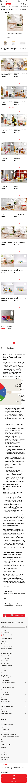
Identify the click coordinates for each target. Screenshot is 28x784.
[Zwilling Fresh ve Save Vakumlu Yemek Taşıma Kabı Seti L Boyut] (7, 288)
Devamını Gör (7, 586)
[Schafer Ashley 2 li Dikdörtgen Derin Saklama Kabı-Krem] (20, 204)
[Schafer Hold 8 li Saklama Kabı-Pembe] (20, 148)
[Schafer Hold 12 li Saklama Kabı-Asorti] (20, 92)
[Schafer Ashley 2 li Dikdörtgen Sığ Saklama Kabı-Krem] (15, 22)
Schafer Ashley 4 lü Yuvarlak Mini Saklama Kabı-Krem (6, 269)
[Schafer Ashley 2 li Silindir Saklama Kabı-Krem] (7, 64)
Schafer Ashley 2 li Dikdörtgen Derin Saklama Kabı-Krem (20, 213)
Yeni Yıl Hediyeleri (5, 658)
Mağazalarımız (4, 731)
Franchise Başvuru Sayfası (7, 724)
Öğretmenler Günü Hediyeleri (8, 656)
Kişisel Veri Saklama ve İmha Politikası (10, 736)
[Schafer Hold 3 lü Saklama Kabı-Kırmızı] (7, 148)
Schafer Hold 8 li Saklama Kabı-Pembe (20, 157)
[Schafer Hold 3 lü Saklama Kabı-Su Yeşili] (7, 120)
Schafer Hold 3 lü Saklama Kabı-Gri (7, 101)
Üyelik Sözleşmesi (5, 759)
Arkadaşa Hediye (5, 668)
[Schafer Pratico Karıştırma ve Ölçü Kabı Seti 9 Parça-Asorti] (7, 316)
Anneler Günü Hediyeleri (6, 646)
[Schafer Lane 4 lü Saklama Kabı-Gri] (20, 64)
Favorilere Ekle (12, 60)
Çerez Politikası (4, 739)
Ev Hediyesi (3, 641)
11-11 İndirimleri (4, 675)
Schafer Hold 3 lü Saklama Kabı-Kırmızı (7, 157)
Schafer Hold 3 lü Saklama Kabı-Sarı (20, 185)
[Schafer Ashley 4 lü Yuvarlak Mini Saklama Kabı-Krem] (7, 260)
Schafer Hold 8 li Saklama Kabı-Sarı (7, 213)
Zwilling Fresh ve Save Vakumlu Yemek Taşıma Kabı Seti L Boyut (7, 297)
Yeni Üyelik (3, 747)
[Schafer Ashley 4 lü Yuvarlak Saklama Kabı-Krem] (20, 232)
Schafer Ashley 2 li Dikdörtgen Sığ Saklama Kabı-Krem (14, 34)
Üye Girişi (3, 750)
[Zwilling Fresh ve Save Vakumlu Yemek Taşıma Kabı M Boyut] (20, 260)
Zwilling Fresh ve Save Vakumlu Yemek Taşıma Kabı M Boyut (20, 269)
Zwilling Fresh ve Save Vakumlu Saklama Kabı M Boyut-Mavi (20, 297)
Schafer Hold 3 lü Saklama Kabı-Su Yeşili (7, 129)
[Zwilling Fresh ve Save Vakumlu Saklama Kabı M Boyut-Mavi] (20, 288)
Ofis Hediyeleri (4, 660)
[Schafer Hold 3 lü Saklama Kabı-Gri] (7, 92)
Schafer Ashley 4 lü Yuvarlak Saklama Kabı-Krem (19, 241)
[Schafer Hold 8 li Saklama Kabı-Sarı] (7, 204)
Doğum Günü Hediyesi (6, 665)
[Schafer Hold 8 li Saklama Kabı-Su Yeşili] (20, 120)
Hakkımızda (3, 722)
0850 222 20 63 (6, 632)
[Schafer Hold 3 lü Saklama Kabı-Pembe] (7, 176)
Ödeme (3, 752)
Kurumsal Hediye (5, 663)
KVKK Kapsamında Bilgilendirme (8, 734)
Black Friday (4, 673)
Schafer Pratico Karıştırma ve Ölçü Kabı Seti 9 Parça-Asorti (7, 325)
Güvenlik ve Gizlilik (5, 729)
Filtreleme (5, 54)
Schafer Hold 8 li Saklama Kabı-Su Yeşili (20, 129)
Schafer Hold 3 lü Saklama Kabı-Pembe (7, 185)
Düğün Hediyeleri (5, 643)
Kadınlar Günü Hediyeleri (7, 651)
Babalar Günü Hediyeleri (6, 648)
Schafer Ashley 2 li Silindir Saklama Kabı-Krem (7, 73)
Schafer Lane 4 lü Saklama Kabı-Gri (20, 73)
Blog (2, 741)
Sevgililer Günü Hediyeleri (7, 653)
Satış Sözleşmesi (5, 757)
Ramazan (3, 670)
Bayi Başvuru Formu (5, 727)
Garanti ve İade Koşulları (6, 755)
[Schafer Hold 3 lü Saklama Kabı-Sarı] (20, 176)
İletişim (2, 762)
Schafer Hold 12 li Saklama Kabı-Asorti (20, 101)
